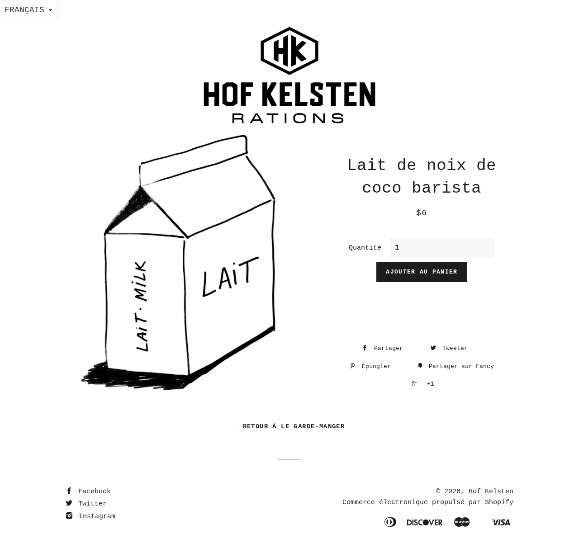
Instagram (95, 516)
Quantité (365, 248)
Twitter (90, 504)
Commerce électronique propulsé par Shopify (427, 502)
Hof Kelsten (491, 492)
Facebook (92, 492)
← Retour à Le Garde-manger (289, 426)
